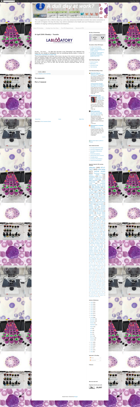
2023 (91, 308)
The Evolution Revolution (96, 128)
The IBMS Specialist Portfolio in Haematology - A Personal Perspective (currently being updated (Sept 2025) (97, 54)
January (92, 339)
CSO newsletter (92, 274)
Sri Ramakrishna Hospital (97, 83)
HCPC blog (93, 262)
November (92, 321)
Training (92, 238)
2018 (91, 317)
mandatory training (99, 219)
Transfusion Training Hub (99, 289)
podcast (92, 295)
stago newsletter (99, 204)
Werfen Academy (102, 269)
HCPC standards (97, 234)
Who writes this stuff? (96, 95)
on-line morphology (47, 73)
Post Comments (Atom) (46, 121)
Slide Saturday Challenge (98, 186)
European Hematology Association (96, 251)
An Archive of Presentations (96, 158)
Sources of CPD (80, 28)
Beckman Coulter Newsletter (95, 224)
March (91, 336)
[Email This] (39, 72)
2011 (91, 349)
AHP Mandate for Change (100, 270)
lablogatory (40, 73)
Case (98, 274)
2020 (91, 313)
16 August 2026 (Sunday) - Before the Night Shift (101, 98)
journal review (99, 171)
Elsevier (102, 276)
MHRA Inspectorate (95, 111)
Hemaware (99, 277)
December (92, 319)
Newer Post (37, 119)
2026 (91, 302)
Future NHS (91, 253)
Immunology (91, 265)
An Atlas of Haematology (95, 47)
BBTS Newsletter (101, 208)
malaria (93, 200)
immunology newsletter (93, 293)
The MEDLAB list (94, 157)
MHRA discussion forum (99, 265)
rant (97, 295)
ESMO (102, 250)
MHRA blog (101, 281)
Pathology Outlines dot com (94, 231)
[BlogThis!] (40, 72)
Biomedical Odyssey (95, 73)
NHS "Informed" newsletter (95, 266)
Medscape (98, 254)
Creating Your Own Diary (52, 28)
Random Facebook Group (97, 255)
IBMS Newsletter (93, 180)
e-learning (99, 192)
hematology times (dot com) (97, 292)
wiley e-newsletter (97, 259)
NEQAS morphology (95, 179)
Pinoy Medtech (102, 285)
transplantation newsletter (94, 296)
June (91, 330)
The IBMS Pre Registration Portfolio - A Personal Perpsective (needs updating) (97, 50)
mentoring (91, 212)
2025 (91, 304)
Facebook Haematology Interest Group (97, 184)
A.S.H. (100, 176)
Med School (93, 63)
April (91, 334)
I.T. (96, 253)
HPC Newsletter (92, 220)
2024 (91, 306)
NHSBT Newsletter (99, 211)
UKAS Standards (92, 291)
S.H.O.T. (99, 268)
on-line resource (101, 201)
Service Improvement (94, 193)
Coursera (95, 215)
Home (59, 119)
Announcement (100, 272)
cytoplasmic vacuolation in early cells (45, 54)
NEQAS (103, 254)
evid (104, 291)
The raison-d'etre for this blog (96, 147)
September (92, 324)
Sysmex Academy (94, 62)
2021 (91, 311)
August (91, 326)
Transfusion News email (95, 177)
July (91, 328)
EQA (90, 240)
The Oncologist (93, 190)
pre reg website (94, 209)
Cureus (102, 274)
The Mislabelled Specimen (100, 236)
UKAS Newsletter (96, 187)
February (92, 338)
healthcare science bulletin (98, 223)
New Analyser (98, 221)
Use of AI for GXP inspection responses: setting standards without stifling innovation (96, 113)
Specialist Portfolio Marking (94, 288)
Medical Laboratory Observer (97, 242)
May (91, 332)
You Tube (92, 270)
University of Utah (94, 65)
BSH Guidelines (94, 273)
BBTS (104, 225)
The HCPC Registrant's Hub (96, 149)
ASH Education (93, 272)
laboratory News (102, 293)
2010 (91, 351)
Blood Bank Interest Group (97, 202)
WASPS (95, 269)
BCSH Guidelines (100, 239)
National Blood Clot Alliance (94, 243)
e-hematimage (100, 246)
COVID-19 (91, 204)
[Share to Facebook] (43, 72)
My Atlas (93, 198)
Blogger (76, 396)
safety (98, 217)
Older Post (81, 119)
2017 (91, 342)
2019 (91, 315)
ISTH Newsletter (94, 227)
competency (97, 238)
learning (90, 259)
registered (102, 295)
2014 (91, 347)
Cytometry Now (102, 261)
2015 (91, 346)
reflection (92, 167)
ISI (103, 277)
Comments (96, 261)
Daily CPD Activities (38, 28)
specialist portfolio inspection (96, 247)
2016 (91, 344)
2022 (91, 309)
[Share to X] (42, 72)
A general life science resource (97, 155)
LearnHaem (95, 281)
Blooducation (101, 273)
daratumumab (91, 246)
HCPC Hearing (92, 277)
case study (101, 169)
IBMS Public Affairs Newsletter (99, 240)
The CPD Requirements (67, 28)
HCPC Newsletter (98, 189)
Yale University (93, 67)
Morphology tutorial (97, 228)
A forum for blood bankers (96, 160)
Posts (92, 357)
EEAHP (98, 276)
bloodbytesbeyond (101, 198)
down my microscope (100, 197)
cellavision (101, 258)
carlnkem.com (99, 291)
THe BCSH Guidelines (95, 153)
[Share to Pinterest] (45, 72)
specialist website (101, 213)
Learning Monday (98, 194)
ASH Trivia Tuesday (97, 225)
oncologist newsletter (94, 196)
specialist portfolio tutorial (94, 249)
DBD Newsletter (92, 276)
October (92, 322)
